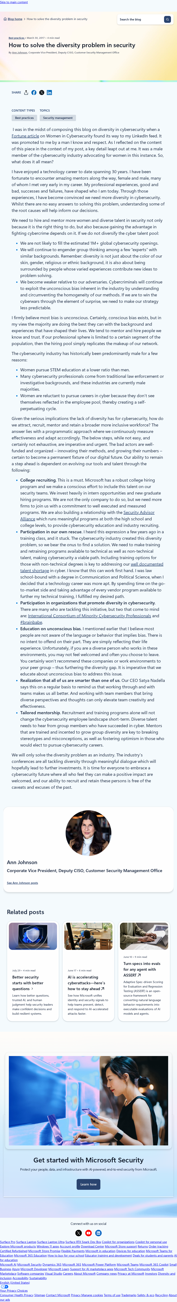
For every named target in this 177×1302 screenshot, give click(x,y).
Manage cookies (92, 1295)
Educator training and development (108, 1255)
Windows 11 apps (48, 1246)
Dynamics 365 (52, 1264)
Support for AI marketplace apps (91, 1269)
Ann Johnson (19, 52)
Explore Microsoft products (18, 1246)
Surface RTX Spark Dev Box (83, 1242)
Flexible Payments (73, 1251)
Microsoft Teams (128, 1264)
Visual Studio (53, 1273)
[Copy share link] (26, 92)
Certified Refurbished (13, 1251)
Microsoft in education (100, 1251)
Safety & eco (145, 1295)
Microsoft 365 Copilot (154, 1264)
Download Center (92, 1246)
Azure (16, 1269)
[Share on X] (41, 92)
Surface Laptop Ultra (51, 1242)
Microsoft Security (29, 1264)
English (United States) (15, 1282)
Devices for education (130, 1251)
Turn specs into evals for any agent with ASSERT (141, 969)
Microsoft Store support (121, 1246)
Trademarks (128, 1295)
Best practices (17, 37)
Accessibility (20, 1278)
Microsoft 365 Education (30, 1255)
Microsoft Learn (58, 1269)
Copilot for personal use (151, 1242)
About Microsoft (85, 1273)
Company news (106, 1273)
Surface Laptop (26, 1242)
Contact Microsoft (58, 1295)
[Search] (167, 19)
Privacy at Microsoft (131, 1273)
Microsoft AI (8, 1264)
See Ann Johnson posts (22, 883)
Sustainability (38, 1278)
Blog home (15, 19)
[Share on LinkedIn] (49, 92)
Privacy (76, 1295)
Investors (151, 1273)
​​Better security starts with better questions (27, 983)
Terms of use (112, 1295)
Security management (58, 118)
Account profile (70, 1246)
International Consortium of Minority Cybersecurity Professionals (89, 615)
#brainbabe (31, 622)
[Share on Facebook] (33, 92)
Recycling (161, 1295)
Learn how (88, 1184)
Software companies (30, 1273)
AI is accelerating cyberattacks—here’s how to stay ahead (86, 983)
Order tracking (158, 1246)
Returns (143, 1246)
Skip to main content (14, 2)
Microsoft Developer (34, 1269)
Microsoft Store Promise (44, 1251)
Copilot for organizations (118, 1242)
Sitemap (39, 1295)
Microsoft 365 (71, 1264)
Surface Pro (7, 1242)
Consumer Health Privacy (16, 1295)
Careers (68, 1273)
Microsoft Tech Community (132, 1269)
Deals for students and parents (153, 1255)
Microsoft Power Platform (99, 1264)
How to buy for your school (66, 1255)
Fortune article (25, 135)
